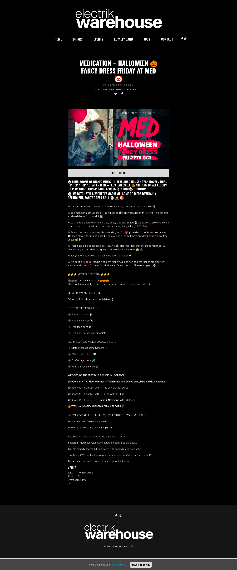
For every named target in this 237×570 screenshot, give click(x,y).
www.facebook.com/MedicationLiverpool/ (128, 455)
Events (98, 39)
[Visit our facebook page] (182, 39)
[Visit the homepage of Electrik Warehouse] (118, 17)
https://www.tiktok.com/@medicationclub (118, 449)
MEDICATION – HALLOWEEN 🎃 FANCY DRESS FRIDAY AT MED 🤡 (118, 70)
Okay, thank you (140, 565)
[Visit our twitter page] (115, 94)
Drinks (78, 39)
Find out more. (119, 564)
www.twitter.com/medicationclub (112, 461)
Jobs (147, 39)
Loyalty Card (123, 39)
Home (58, 39)
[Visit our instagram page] (186, 39)
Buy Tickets (118, 173)
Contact (167, 39)
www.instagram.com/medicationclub (117, 442)
